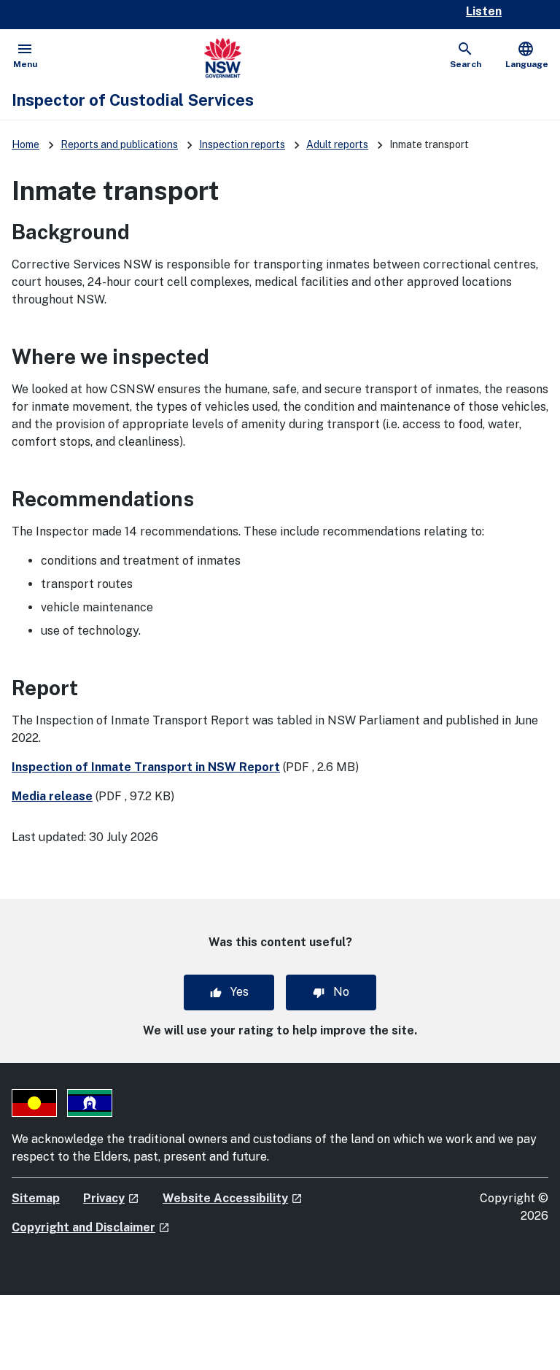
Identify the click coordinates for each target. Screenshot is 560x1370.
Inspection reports (242, 144)
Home (25, 144)
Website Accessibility (233, 1198)
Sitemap (36, 1198)
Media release (52, 796)
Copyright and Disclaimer (91, 1227)
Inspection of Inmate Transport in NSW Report (146, 767)
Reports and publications (119, 144)
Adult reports (337, 144)
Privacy (111, 1198)
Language (526, 54)
